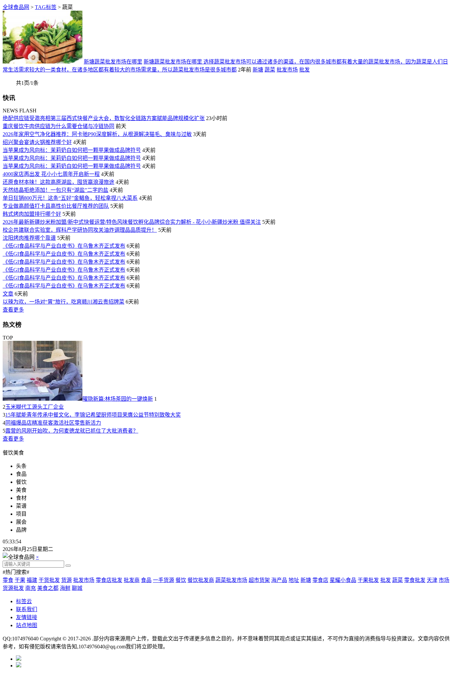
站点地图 (26, 625)
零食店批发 (109, 580)
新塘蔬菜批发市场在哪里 (113, 62)
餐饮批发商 (200, 580)
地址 (293, 580)
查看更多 (13, 310)
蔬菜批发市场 (231, 580)
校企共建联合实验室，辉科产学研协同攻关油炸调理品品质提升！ (80, 230)
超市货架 (259, 580)
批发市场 (287, 69)
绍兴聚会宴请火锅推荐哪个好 (37, 142)
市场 (444, 580)
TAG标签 (46, 7)
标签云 (24, 601)
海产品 (279, 580)
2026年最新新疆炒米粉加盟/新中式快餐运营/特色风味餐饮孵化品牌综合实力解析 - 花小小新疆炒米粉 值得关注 (132, 222)
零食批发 (414, 580)
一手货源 (163, 580)
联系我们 (26, 609)
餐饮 (180, 580)
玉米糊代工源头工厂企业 (34, 407)
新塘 (258, 69)
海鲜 (65, 588)
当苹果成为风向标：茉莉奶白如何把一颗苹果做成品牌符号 (72, 150)
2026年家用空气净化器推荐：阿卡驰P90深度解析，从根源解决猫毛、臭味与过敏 (97, 134)
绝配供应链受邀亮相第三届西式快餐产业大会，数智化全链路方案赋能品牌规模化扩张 (104, 118)
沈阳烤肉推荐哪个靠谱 (29, 238)
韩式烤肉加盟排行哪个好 (32, 214)
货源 (66, 580)
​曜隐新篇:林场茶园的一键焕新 (117, 399)
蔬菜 (270, 69)
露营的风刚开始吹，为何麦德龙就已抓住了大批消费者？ (71, 431)
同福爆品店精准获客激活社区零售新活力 (53, 423)
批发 (304, 69)
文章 (8, 294)
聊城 (77, 588)
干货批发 (49, 580)
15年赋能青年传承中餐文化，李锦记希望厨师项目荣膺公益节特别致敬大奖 (93, 415)
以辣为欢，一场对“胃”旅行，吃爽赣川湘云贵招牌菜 (63, 302)
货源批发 (13, 588)
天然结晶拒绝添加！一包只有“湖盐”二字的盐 (55, 190)
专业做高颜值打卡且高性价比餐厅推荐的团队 (56, 206)
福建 (32, 580)
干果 (20, 580)
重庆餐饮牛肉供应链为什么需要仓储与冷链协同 (58, 126)
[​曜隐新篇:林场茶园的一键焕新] (42, 399)
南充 (30, 588)
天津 (432, 580)
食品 (146, 580)
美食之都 (47, 588)
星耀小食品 (343, 580)
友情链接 (26, 617)
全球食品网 (16, 7)
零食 (8, 580)
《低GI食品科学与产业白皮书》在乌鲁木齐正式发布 (64, 246)
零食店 (320, 580)
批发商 (132, 580)
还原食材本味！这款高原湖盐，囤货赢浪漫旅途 (58, 182)
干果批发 (368, 580)
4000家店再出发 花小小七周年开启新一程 (51, 174)
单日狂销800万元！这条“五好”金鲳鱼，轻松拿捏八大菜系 (70, 198)
